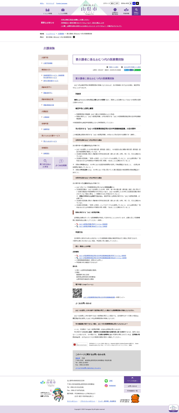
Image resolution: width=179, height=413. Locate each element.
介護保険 (61, 33)
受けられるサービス (50, 141)
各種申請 (45, 123)
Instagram (112, 385)
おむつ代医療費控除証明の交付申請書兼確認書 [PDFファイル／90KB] (102, 255)
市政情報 (126, 13)
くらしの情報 (47, 13)
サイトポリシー (72, 401)
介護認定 (45, 111)
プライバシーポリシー (87, 401)
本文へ (42, 3)
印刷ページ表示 (113, 67)
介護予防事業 (47, 63)
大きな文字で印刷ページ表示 (132, 67)
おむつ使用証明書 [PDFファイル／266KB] (93, 224)
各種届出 (45, 148)
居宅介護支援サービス (50, 81)
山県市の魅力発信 (115, 13)
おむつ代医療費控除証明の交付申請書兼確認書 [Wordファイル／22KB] (102, 258)
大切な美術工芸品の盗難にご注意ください (75, 20)
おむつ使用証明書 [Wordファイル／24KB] (93, 226)
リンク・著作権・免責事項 (107, 401)
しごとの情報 (62, 13)
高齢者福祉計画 (47, 99)
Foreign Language (61, 3)
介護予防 (45, 58)
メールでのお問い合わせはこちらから (88, 368)
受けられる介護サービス (51, 136)
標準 (117, 3)
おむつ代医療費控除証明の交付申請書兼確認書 (99, 297)
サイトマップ (50, 3)
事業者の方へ (47, 70)
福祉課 (78, 358)
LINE (111, 381)
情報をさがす (136, 13)
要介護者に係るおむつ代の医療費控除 (59, 37)
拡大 (112, 3)
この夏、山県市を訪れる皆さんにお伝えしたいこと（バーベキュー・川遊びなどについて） (91, 26)
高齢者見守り (47, 87)
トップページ (50, 33)
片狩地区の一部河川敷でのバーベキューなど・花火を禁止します (82, 23)
